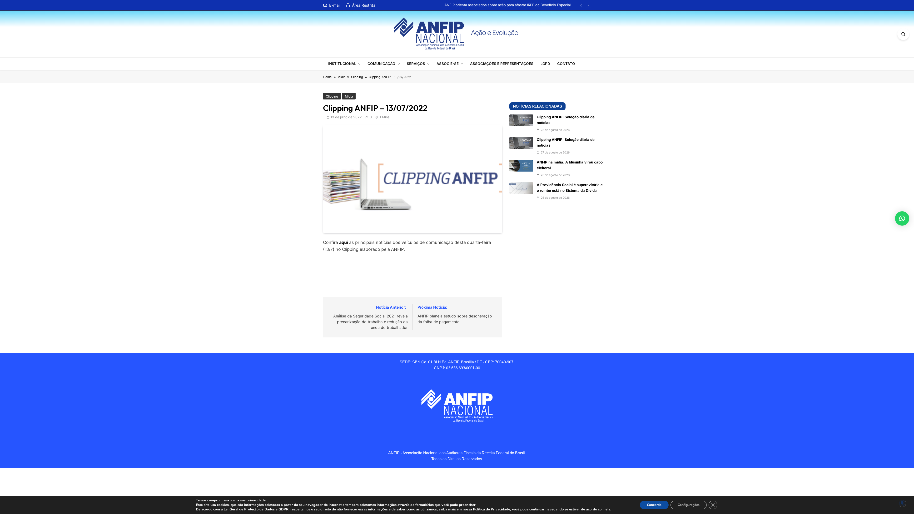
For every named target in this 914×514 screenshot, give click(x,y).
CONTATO (566, 63)
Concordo (654, 505)
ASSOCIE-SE (448, 63)
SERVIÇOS (416, 63)
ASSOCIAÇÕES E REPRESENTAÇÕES (501, 63)
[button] (902, 218)
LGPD (545, 63)
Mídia (349, 96)
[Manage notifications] (902, 503)
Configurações (689, 505)
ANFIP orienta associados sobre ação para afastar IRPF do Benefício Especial (507, 5)
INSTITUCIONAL (342, 63)
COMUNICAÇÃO (381, 63)
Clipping (332, 96)
